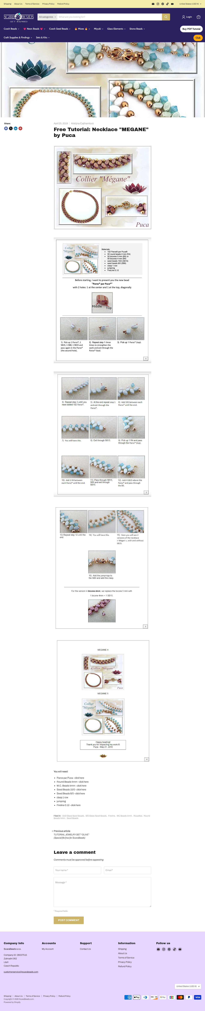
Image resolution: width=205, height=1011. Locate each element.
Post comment (68, 920)
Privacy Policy (48, 4)
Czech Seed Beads (59, 28)
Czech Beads (11, 28)
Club (198, 37)
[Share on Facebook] (6, 128)
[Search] (166, 17)
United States (189, 4)
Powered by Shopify (12, 1002)
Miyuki (98, 28)
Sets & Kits (42, 37)
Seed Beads (72, 818)
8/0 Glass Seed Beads (96, 816)
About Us (18, 4)
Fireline (111, 816)
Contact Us (85, 949)
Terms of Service (32, 4)
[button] (187, 17)
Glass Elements (115, 28)
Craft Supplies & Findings (17, 37)
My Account (47, 949)
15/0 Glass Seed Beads (73, 816)
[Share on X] (11, 128)
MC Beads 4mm (124, 816)
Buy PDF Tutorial (191, 28)
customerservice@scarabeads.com (21, 972)
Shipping (7, 4)
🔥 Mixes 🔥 (81, 28)
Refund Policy (63, 4)
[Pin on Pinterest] (20, 128)
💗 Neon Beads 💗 (33, 28)
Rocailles (138, 816)
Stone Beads (136, 28)
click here (79, 778)
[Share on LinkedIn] (15, 128)
